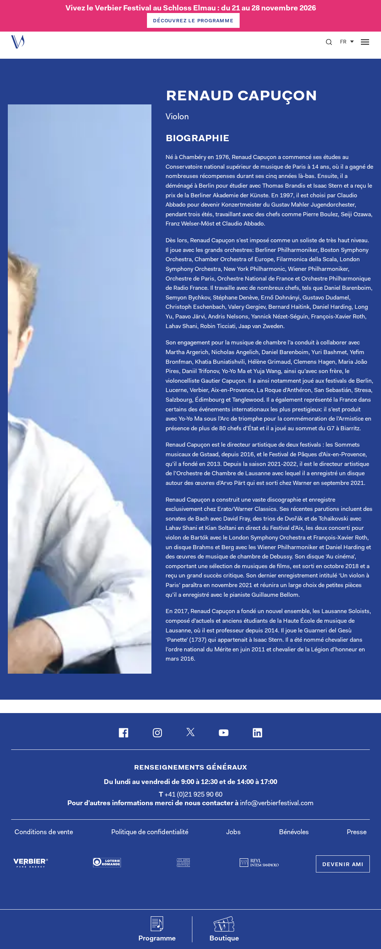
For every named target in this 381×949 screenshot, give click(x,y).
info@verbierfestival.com (277, 803)
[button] (329, 42)
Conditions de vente (44, 832)
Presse (356, 832)
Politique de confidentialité (149, 832)
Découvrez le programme (193, 21)
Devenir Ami (343, 864)
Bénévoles (294, 832)
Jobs (233, 832)
